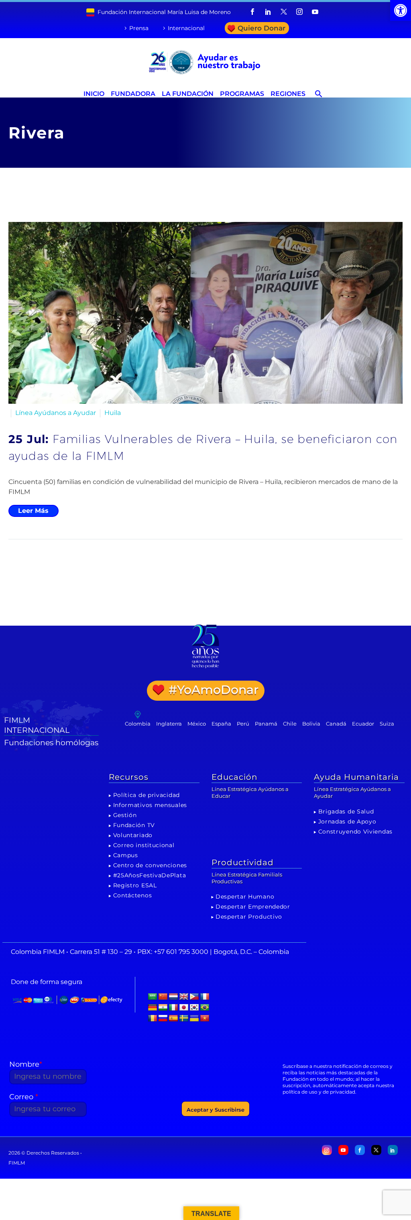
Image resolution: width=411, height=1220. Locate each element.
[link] (400, 10)
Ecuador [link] (363, 723)
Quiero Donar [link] (261, 28)
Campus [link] (125, 855)
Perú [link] (243, 723)
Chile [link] (290, 723)
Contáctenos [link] (132, 895)
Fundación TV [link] (134, 825)
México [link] (196, 723)
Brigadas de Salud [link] (346, 811)
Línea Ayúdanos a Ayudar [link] (55, 413)
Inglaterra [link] (169, 723)
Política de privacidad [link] (146, 795)
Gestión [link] (125, 815)
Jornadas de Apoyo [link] (347, 821)
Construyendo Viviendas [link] (355, 831)
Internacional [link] (186, 28)
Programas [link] (242, 94)
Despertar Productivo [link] (249, 916)
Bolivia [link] (311, 723)
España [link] (221, 723)
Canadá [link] (336, 723)
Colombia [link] (138, 723)
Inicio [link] (93, 94)
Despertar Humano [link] (245, 896)
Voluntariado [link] (133, 835)
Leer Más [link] (33, 510)
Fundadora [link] (133, 94)
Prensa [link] (139, 28)
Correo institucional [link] (144, 845)
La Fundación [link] (188, 94)
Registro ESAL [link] (135, 885)
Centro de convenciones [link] (150, 865)
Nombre (25, 1064)
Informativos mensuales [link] (150, 805)
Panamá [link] (266, 723)
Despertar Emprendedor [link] (253, 906)
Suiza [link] (387, 723)
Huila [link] (112, 413)
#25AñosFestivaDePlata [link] (149, 875)
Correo (23, 1096)
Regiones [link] (288, 94)
